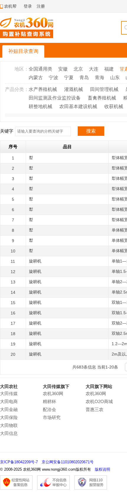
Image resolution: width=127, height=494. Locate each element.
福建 (109, 68)
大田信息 (9, 433)
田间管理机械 (104, 89)
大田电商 (9, 401)
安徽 (63, 68)
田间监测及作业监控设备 (55, 97)
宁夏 (69, 77)
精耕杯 (49, 401)
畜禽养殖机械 (102, 97)
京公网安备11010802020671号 (68, 462)
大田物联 (9, 425)
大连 (93, 68)
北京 (78, 68)
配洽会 (49, 409)
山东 (115, 77)
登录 (28, 6)
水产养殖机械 (43, 89)
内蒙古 (36, 77)
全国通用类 (40, 68)
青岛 (84, 77)
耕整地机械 (40, 106)
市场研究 (52, 417)
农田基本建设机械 (78, 106)
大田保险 (9, 417)
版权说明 (102, 469)
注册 (41, 6)
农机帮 (10, 6)
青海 (99, 77)
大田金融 (9, 409)
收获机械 (113, 106)
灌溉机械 (73, 89)
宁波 (53, 77)
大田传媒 (9, 393)
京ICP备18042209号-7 (19, 462)
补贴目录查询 (23, 51)
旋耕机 (35, 261)
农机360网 (53, 393)
